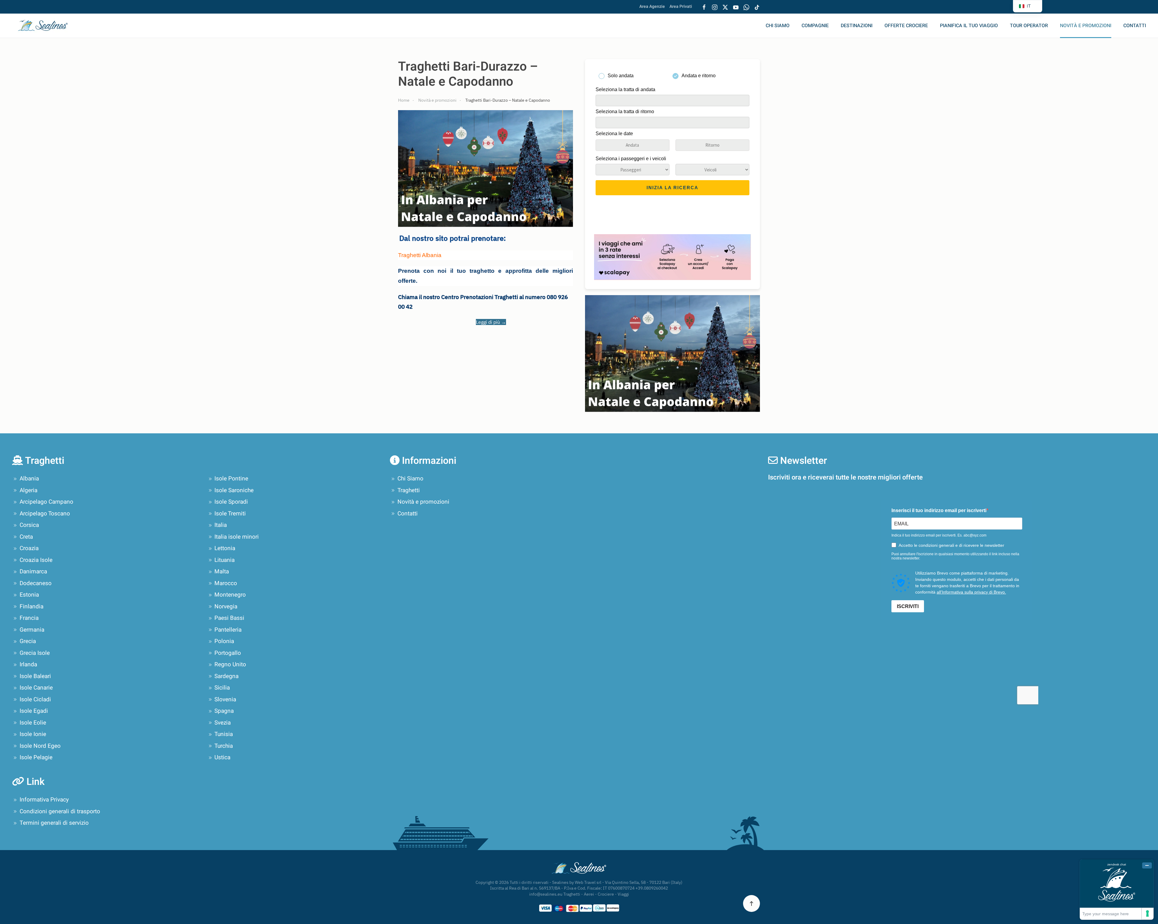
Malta (221, 571)
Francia (29, 618)
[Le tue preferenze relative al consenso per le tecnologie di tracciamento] (1147, 913)
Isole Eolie (33, 722)
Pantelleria (228, 630)
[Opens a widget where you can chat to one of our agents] (1116, 889)
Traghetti (408, 490)
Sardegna (226, 676)
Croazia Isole (36, 560)
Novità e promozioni (1085, 25)
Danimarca (33, 571)
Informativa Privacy (44, 799)
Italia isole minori (236, 537)
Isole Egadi (34, 711)
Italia (220, 525)
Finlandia (31, 606)
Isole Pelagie (36, 757)
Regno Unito (230, 664)
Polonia (224, 641)
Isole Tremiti (230, 513)
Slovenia (225, 699)
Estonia (29, 595)
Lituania (224, 560)
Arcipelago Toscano (45, 513)
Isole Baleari (35, 676)
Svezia (222, 722)
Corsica (29, 525)
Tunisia (223, 734)
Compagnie (815, 25)
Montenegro (230, 595)
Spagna (224, 711)
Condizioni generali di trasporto (60, 811)
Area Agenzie (652, 6)
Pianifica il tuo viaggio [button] (969, 25)
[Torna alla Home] (46, 26)
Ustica (222, 757)
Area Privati (680, 6)
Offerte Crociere (906, 25)
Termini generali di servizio (54, 823)
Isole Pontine (231, 478)
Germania (32, 630)
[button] (751, 903)
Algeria (28, 490)
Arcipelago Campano (46, 502)
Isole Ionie (33, 734)
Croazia (29, 548)
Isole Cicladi (35, 699)
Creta (26, 537)
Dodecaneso (36, 583)
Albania (29, 478)
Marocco (225, 583)
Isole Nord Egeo (40, 746)
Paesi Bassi (229, 618)
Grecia (28, 641)
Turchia (223, 746)
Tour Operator (1029, 25)
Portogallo (227, 653)
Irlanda (28, 664)
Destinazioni (856, 25)
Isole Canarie (36, 687)
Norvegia (225, 606)
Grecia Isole (35, 653)
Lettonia (224, 548)
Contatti (1134, 25)
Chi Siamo (777, 25)
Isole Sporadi (231, 502)
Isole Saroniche (234, 490)
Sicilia (222, 687)
